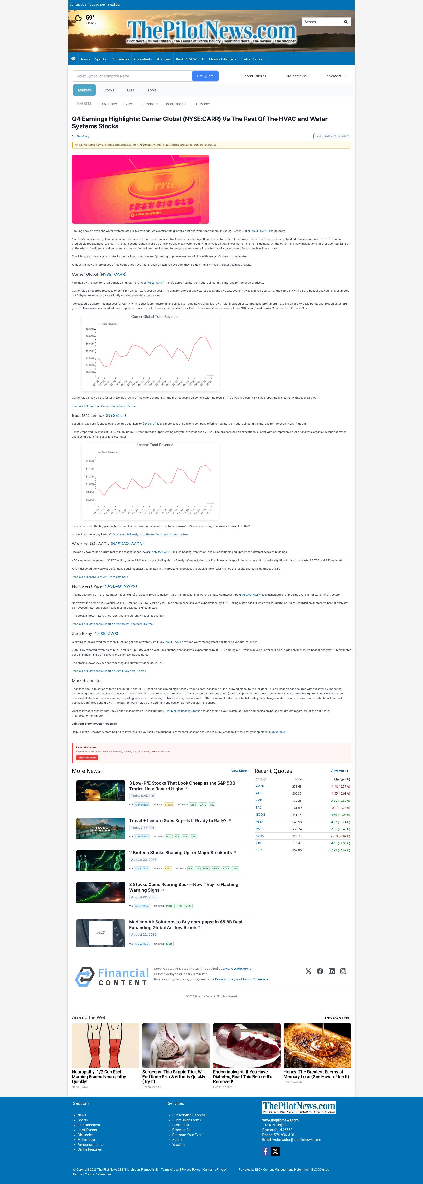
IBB (190, 868)
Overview (109, 103)
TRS (212, 804)
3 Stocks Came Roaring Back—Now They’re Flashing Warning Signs (183, 887)
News (129, 103)
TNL (185, 836)
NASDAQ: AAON (127, 543)
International (176, 103)
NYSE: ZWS (106, 633)
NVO (235, 868)
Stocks (109, 90)
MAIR (169, 944)
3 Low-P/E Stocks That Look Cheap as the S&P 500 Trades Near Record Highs (182, 785)
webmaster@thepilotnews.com (296, 1140)
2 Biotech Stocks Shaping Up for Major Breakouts (183, 852)
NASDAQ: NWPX (120, 586)
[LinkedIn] (332, 976)
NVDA (260, 836)
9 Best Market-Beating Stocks (181, 711)
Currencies (149, 103)
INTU (169, 906)
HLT (177, 836)
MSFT (259, 829)
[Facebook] (320, 976)
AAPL (259, 793)
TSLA (259, 850)
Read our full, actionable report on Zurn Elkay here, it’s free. (109, 671)
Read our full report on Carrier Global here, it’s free (104, 406)
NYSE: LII (116, 415)
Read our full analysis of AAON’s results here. (100, 577)
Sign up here (277, 732)
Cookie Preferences (98, 1174)
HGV (168, 836)
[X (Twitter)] (309, 976)
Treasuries (202, 103)
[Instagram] (343, 976)
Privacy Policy (225, 979)
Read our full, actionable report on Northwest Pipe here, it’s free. (112, 624)
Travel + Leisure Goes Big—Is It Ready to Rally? (180, 820)
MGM (188, 906)
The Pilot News (107, 1169)
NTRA (226, 868)
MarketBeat (142, 804)
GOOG (260, 815)
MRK (205, 868)
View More (239, 770)
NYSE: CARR (259, 231)
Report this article (87, 757)
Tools (151, 90)
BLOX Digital (319, 1169)
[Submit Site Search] (346, 22)
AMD (259, 800)
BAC (259, 807)
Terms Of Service (255, 979)
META (259, 822)
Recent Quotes (254, 76)
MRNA (215, 868)
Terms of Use (170, 1169)
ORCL (259, 843)
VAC (193, 836)
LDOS (179, 906)
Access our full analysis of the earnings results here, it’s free (150, 534)
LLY (198, 868)
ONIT (193, 804)
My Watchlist (296, 76)
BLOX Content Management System (279, 1169)
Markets (84, 90)
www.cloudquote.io (237, 968)
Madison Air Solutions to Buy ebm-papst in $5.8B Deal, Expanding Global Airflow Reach (186, 924)
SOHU (203, 804)
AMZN (260, 786)
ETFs (131, 90)
